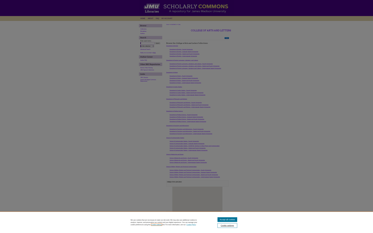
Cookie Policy (191, 225)
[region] (186, 222)
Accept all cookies (227, 220)
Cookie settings (156, 225)
